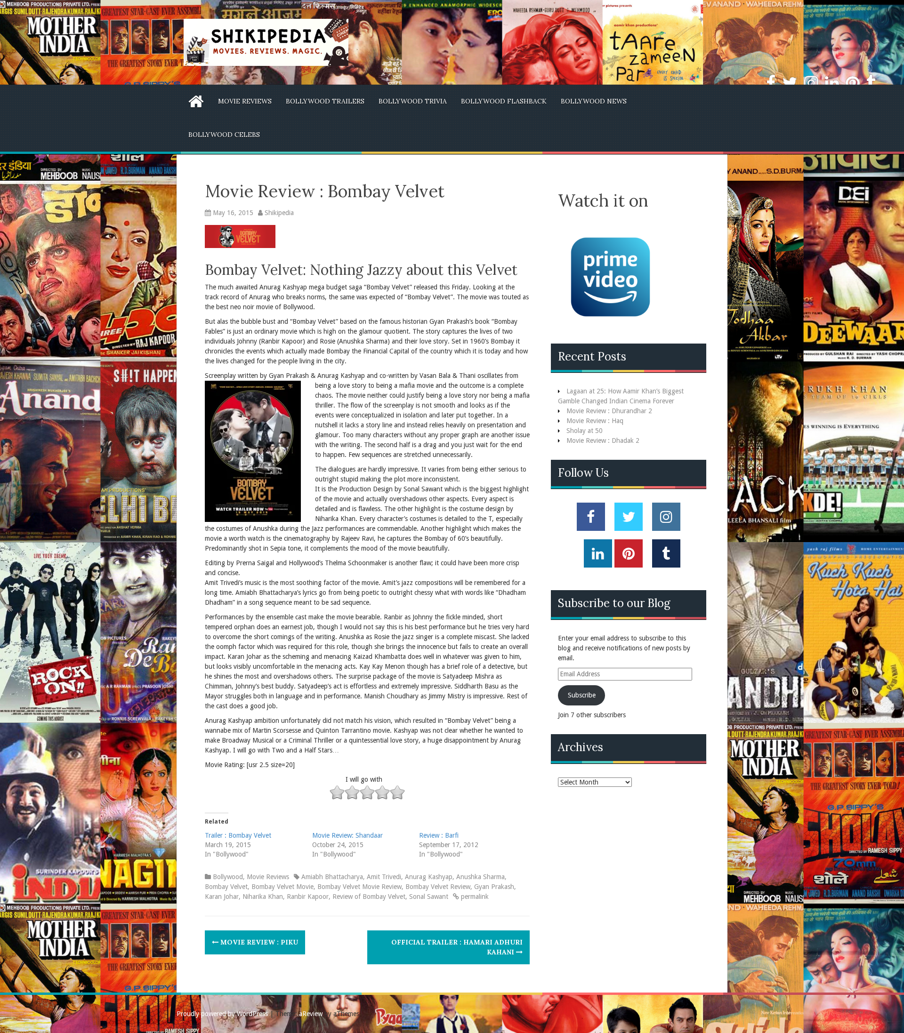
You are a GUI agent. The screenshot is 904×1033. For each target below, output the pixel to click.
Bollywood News (594, 101)
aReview (311, 1013)
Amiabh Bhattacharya (332, 877)
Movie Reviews (245, 101)
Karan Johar (222, 896)
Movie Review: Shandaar (347, 835)
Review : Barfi (439, 835)
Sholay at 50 (584, 430)
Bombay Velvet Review (437, 886)
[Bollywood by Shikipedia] (266, 42)
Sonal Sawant (428, 896)
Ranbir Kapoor (308, 896)
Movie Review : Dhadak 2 (602, 440)
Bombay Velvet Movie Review (359, 886)
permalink (474, 896)
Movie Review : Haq (594, 420)
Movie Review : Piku (258, 942)
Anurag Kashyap (428, 877)
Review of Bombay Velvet (368, 896)
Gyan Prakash (494, 886)
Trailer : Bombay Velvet (238, 835)
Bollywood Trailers (325, 101)
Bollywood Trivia (413, 101)
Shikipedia (279, 212)
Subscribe (582, 695)
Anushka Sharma (480, 877)
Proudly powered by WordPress (222, 1013)
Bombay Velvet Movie (282, 886)
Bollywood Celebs (224, 134)
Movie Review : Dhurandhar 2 (609, 411)
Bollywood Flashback (504, 101)
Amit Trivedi (384, 877)
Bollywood (228, 877)
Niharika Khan (262, 896)
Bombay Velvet (226, 886)
